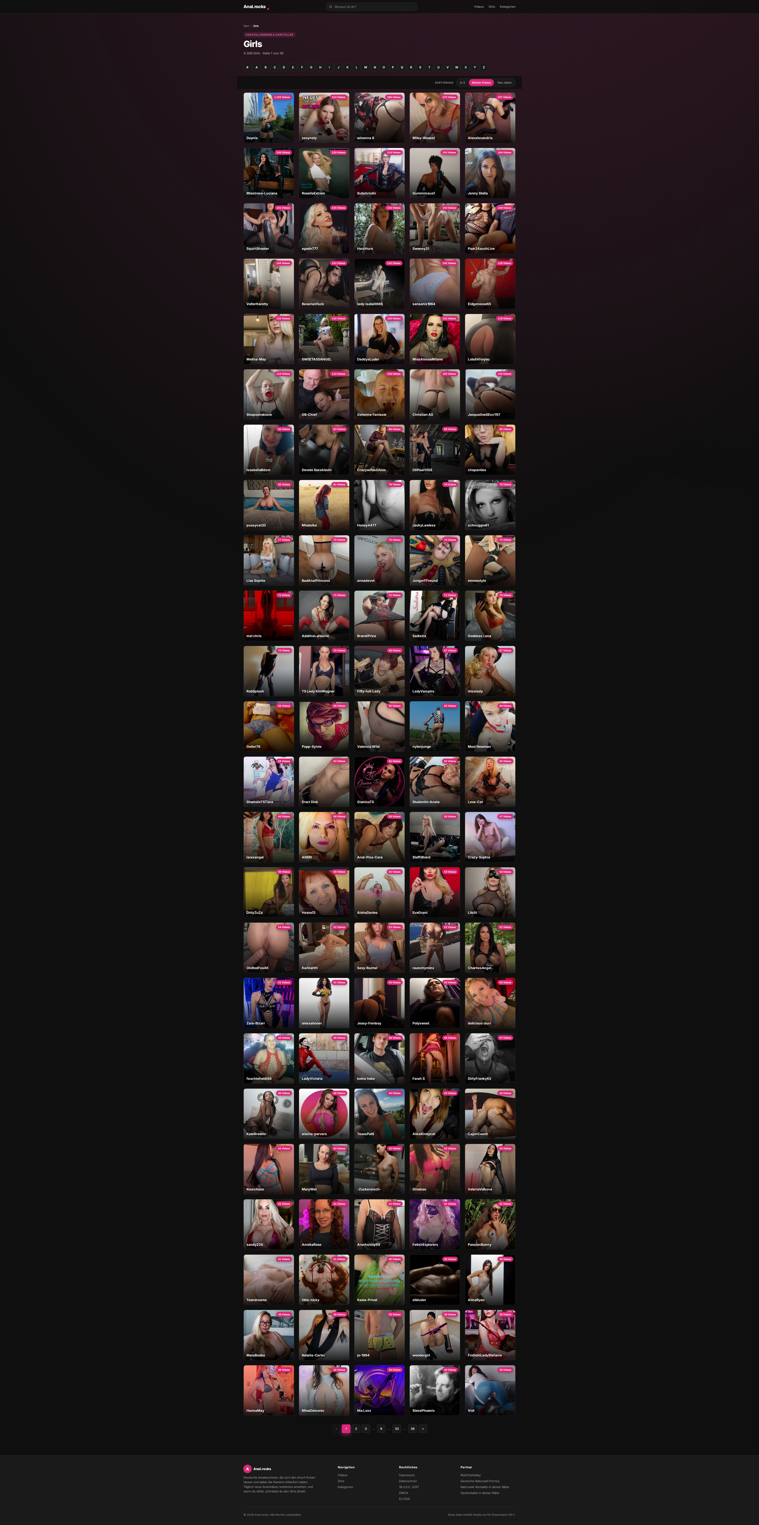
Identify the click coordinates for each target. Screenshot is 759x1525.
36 (413, 1429)
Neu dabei (505, 82)
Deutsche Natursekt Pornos (480, 1481)
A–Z (462, 82)
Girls (492, 6)
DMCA (403, 1493)
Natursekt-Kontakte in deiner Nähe (485, 1487)
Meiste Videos (481, 82)
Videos (479, 6)
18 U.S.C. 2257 (409, 1487)
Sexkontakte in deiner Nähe (480, 1493)
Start (246, 25)
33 (397, 1429)
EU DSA (404, 1499)
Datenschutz (408, 1481)
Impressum (407, 1475)
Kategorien (507, 6)
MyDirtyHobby (478, 1475)
